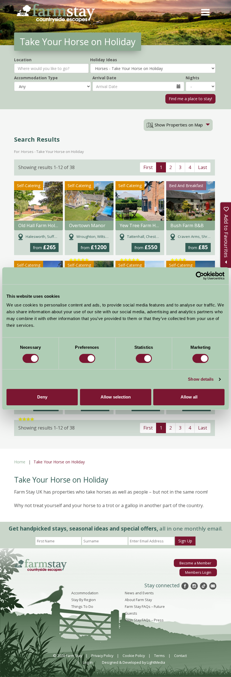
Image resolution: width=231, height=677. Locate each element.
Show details (201, 379)
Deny (42, 397)
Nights (192, 77)
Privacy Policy (102, 655)
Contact (180, 655)
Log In (88, 662)
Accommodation (84, 592)
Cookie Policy (134, 655)
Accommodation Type (36, 77)
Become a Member (195, 563)
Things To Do (82, 606)
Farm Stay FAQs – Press (144, 620)
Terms (159, 655)
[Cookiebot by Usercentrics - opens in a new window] (200, 275)
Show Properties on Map (178, 125)
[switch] (87, 358)
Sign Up (185, 541)
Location (23, 59)
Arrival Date (104, 77)
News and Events (139, 592)
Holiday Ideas (103, 59)
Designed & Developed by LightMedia (133, 662)
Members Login (198, 572)
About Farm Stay (138, 599)
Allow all (189, 397)
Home (19, 462)
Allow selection (116, 397)
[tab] (178, 125)
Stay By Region (83, 599)
